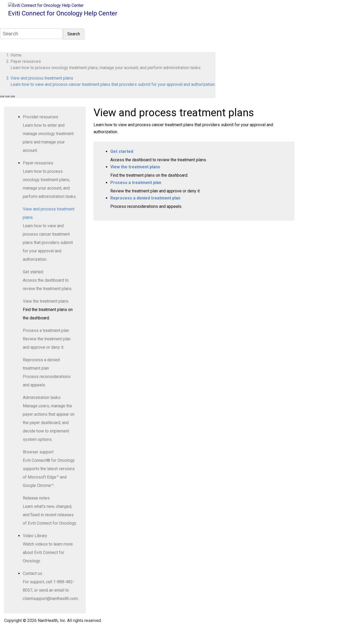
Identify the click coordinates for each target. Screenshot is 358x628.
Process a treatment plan (46, 330)
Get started (33, 271)
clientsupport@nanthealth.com (50, 598)
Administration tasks (42, 397)
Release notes (36, 498)
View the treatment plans (45, 301)
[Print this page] (12, 96)
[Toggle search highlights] (2, 96)
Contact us (32, 573)
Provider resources (40, 116)
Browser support (38, 451)
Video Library (35, 535)
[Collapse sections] (7, 96)
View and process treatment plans (41, 78)
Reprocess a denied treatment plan (145, 198)
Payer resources (25, 61)
